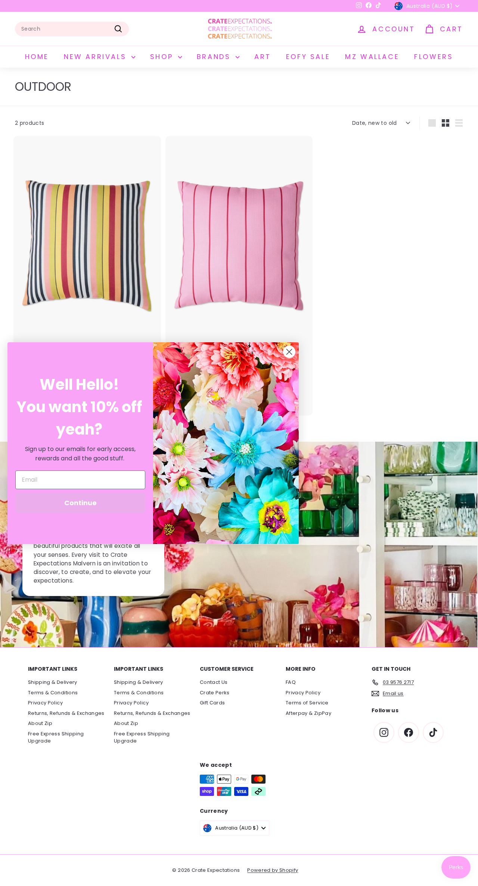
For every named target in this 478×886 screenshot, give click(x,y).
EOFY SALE (308, 56)
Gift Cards (212, 702)
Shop (163, 56)
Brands (215, 56)
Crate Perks (215, 692)
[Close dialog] (289, 351)
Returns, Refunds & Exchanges (66, 713)
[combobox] (72, 29)
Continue (80, 502)
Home (37, 56)
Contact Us (214, 682)
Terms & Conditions (53, 692)
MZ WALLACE (372, 56)
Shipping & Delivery (52, 682)
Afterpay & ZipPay (308, 713)
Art (262, 56)
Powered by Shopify (272, 870)
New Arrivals (97, 56)
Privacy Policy (45, 702)
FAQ (291, 682)
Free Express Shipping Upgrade (56, 737)
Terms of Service (307, 702)
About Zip (40, 723)
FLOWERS (433, 56)
